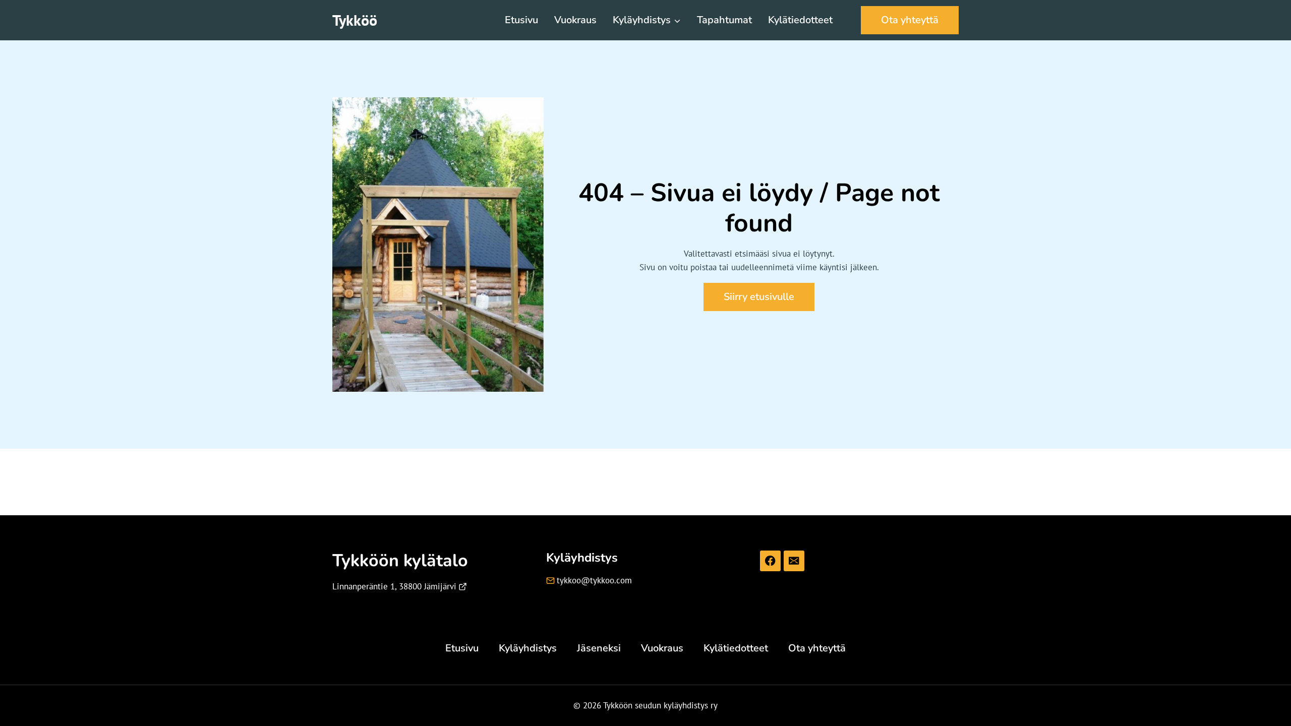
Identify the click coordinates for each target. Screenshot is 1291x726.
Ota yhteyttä (909, 20)
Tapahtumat (724, 20)
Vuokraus (575, 20)
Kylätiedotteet (800, 20)
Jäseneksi (599, 648)
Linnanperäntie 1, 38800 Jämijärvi (394, 586)
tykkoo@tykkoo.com (594, 580)
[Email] (794, 561)
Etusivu (521, 20)
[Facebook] (770, 561)
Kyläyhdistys (528, 648)
